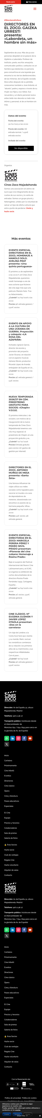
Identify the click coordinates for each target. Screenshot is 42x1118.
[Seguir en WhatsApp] (6, 738)
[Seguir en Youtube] (30, 738)
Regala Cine (9, 860)
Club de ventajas (11, 855)
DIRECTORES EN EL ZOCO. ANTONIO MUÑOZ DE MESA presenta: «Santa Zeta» (20, 473)
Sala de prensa (10, 833)
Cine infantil (9, 771)
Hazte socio (10, 2)
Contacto (8, 875)
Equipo (7, 818)
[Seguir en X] (6, 744)
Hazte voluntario (11, 865)
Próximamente (10, 765)
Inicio (6, 755)
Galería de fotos (11, 838)
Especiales (8, 806)
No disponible (21, 148)
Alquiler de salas (11, 870)
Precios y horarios (11, 823)
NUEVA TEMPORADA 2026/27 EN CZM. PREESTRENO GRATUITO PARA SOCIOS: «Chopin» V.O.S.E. (21, 403)
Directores (8, 781)
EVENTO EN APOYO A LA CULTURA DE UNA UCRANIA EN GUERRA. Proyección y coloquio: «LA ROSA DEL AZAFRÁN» (21, 331)
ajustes (17, 1110)
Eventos (7, 776)
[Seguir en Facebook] (24, 738)
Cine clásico (9, 786)
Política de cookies (29, 1098)
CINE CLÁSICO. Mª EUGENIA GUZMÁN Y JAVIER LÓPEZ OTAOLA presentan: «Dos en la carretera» (21, 621)
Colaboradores (10, 828)
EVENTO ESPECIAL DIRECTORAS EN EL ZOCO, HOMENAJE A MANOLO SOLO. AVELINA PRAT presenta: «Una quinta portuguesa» (20, 258)
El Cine (7, 813)
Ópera (6, 791)
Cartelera (8, 761)
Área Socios (10, 845)
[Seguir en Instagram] (18, 738)
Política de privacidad (13, 1098)
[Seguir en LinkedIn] (12, 738)
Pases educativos (11, 801)
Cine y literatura (11, 796)
